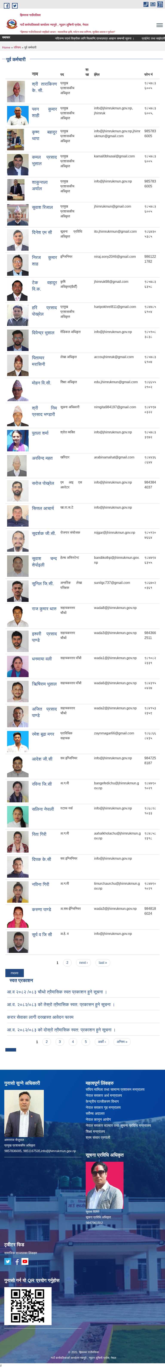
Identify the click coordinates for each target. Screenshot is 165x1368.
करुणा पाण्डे (41, 909)
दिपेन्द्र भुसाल (43, 332)
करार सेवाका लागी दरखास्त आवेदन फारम (40, 1017)
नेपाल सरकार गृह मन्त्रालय (103, 1108)
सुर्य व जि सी (42, 934)
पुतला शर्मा (40, 433)
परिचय (17, 47)
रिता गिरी (39, 834)
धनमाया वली (42, 658)
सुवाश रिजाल (42, 207)
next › (83, 962)
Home (6, 47)
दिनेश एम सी (42, 232)
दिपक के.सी (41, 859)
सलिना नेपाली (43, 809)
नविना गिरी (40, 884)
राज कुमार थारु (44, 608)
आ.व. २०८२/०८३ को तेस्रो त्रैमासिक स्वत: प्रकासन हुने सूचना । (61, 1004)
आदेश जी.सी (42, 758)
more (14, 973)
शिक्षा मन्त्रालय (95, 1132)
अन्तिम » (122, 1042)
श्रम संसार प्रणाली (98, 1138)
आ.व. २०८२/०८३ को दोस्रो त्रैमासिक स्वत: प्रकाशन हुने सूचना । (61, 1029)
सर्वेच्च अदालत (95, 1114)
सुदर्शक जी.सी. (44, 533)
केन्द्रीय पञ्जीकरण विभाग (102, 1102)
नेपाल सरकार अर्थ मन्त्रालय (104, 1096)
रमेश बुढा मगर (43, 734)
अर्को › (102, 1042)
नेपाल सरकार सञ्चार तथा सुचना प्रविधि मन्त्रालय (118, 1126)
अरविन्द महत (42, 458)
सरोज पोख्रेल (43, 483)
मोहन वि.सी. (41, 382)
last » (103, 962)
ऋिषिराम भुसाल (44, 683)
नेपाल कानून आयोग (98, 1120)
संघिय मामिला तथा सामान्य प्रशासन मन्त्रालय (115, 1090)
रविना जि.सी (42, 784)
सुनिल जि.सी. (43, 583)
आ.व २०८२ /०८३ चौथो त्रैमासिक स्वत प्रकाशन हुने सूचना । (57, 991)
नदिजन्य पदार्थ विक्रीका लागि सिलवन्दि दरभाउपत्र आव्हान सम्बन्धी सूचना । (80, 38)
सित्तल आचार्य (43, 508)
